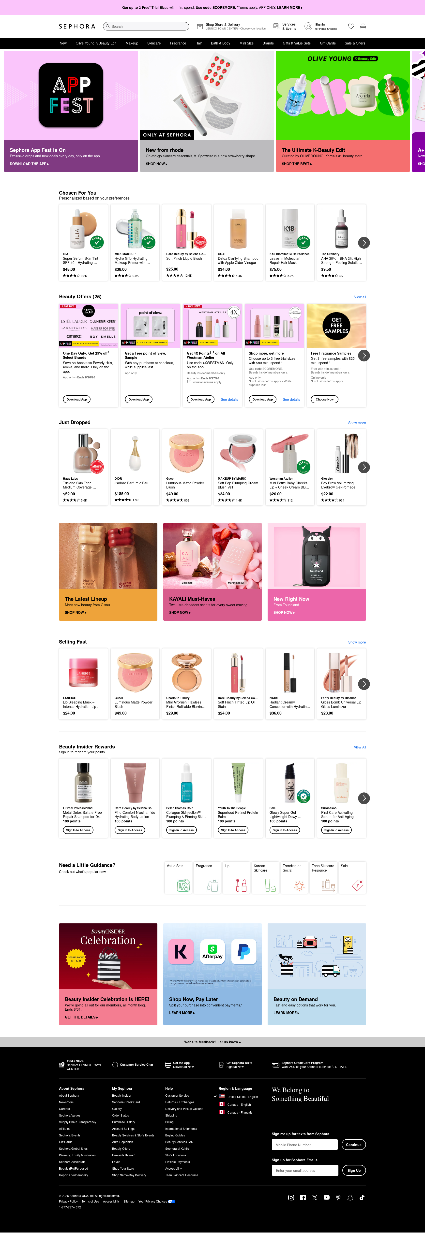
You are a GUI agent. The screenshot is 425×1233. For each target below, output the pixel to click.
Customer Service (177, 1095)
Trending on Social (292, 868)
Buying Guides (175, 1135)
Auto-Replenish (122, 1142)
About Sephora (69, 1095)
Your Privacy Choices (152, 1201)
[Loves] (351, 26)
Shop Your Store (123, 1168)
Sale (344, 865)
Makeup (132, 43)
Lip (227, 865)
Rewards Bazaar (123, 1155)
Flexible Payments (177, 1162)
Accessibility (173, 1168)
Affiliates (64, 1128)
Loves (116, 1162)
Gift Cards (328, 43)
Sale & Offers (355, 43)
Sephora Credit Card (126, 1102)
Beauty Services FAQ (179, 1142)
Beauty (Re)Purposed (73, 1168)
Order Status (120, 1115)
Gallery (117, 1108)
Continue (354, 1144)
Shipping (171, 1115)
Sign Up (354, 1170)
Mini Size (247, 43)
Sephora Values (69, 1115)
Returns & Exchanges (179, 1102)
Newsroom (66, 1102)
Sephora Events (69, 1135)
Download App (77, 399)
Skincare (154, 43)
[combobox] (146, 26)
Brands (268, 43)
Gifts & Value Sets (297, 43)
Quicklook (83, 246)
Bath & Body (220, 43)
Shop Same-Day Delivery (129, 1175)
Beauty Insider (121, 1095)
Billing (169, 1122)
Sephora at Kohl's (177, 1148)
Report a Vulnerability (73, 1175)
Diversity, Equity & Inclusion (77, 1155)
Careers (64, 1108)
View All (360, 747)
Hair (199, 43)
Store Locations (175, 1155)
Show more (357, 422)
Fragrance (178, 43)
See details (229, 399)
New (63, 43)
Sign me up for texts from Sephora (300, 1134)
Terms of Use (90, 1201)
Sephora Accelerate (72, 1162)
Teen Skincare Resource (323, 868)
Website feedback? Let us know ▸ (212, 1041)
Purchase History (123, 1122)
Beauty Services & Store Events (133, 1135)
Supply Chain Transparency (77, 1122)
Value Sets (175, 865)
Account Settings (123, 1128)
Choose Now (325, 399)
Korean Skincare (260, 868)
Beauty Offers (121, 1148)
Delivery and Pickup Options (184, 1108)
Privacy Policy (68, 1201)
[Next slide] (415, 111)
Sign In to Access (78, 830)
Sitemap (129, 1201)
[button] (83, 798)
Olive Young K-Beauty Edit (96, 43)
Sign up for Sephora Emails (295, 1160)
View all (360, 296)
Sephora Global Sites (73, 1148)
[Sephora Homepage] (77, 26)
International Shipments (181, 1128)
